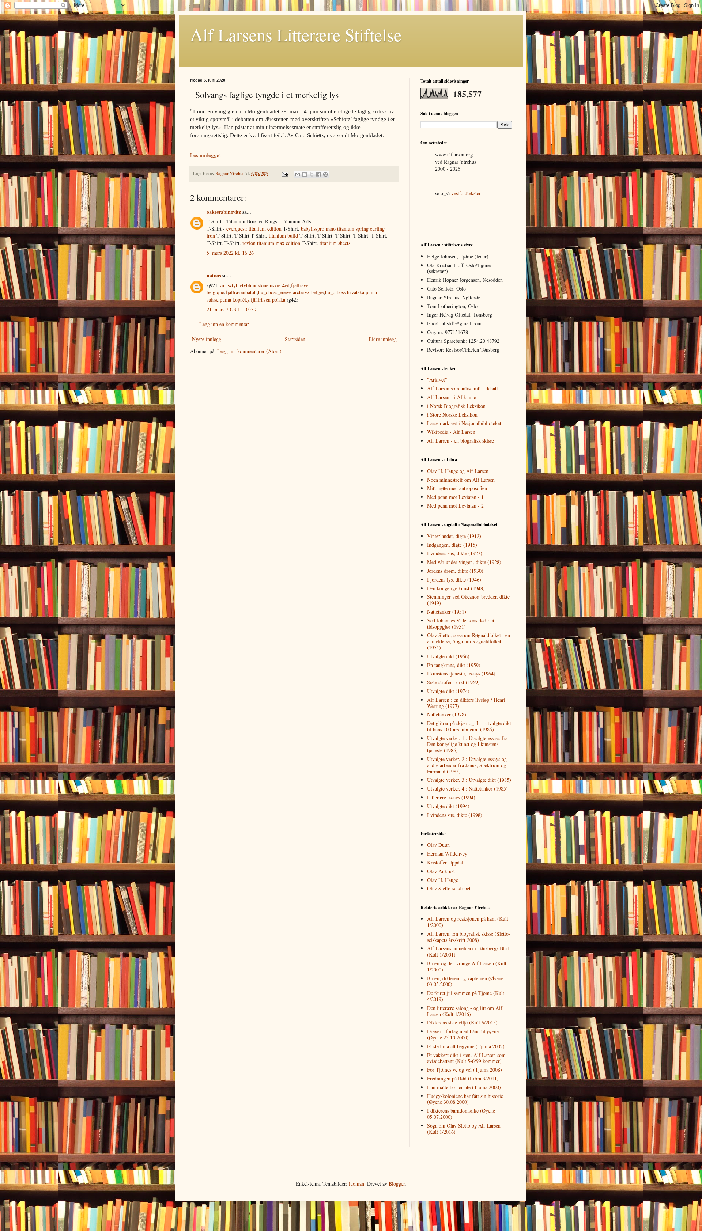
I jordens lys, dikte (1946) (454, 579)
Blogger (397, 1183)
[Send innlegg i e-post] (285, 173)
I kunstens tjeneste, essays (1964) (461, 673)
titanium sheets (335, 242)
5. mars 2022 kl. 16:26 (230, 252)
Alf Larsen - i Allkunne (451, 397)
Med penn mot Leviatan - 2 (455, 505)
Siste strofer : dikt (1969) (453, 682)
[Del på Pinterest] (325, 174)
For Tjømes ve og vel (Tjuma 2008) (464, 1069)
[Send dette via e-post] (297, 174)
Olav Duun (438, 844)
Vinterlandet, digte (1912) (454, 536)
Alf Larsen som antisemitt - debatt (462, 388)
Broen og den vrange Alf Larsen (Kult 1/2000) (466, 966)
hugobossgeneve (274, 292)
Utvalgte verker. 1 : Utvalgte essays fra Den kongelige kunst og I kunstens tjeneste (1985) (467, 744)
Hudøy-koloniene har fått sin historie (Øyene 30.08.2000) (465, 1099)
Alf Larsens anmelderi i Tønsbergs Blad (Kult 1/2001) (468, 951)
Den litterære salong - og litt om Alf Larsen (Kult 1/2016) (464, 1011)
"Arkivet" (437, 379)
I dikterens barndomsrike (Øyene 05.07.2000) (461, 1113)
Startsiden (295, 339)
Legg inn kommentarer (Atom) (249, 351)
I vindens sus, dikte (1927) (454, 553)
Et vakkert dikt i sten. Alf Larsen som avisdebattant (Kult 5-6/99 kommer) (466, 1058)
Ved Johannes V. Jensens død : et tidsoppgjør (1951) (460, 623)
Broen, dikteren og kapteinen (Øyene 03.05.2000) (465, 981)
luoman (356, 1183)
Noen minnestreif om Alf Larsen (461, 479)
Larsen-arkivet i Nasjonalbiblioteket (464, 423)
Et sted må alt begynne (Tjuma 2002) (466, 1046)
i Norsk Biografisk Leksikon (456, 405)
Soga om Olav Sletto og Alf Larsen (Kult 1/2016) (464, 1128)
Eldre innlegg (383, 339)
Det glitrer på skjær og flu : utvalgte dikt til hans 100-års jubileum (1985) (469, 726)
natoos (214, 275)
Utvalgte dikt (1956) (448, 656)
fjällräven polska (268, 299)
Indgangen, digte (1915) (452, 544)
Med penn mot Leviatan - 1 (455, 496)
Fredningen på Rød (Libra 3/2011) (463, 1078)
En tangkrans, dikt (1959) (453, 665)
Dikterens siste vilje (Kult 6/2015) (462, 1022)
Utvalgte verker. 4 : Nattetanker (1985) (467, 788)
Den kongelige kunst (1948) (456, 588)
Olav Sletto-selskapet (449, 888)
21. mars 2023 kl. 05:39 (231, 309)
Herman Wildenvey (447, 853)
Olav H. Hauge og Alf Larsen (457, 470)
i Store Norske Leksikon (452, 414)
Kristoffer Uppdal (445, 862)
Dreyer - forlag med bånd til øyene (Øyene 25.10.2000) (463, 1034)
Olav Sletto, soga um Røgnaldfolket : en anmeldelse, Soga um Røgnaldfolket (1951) (468, 641)
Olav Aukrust (441, 871)
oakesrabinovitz (224, 212)
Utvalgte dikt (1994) (448, 806)
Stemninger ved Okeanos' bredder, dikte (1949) (468, 599)
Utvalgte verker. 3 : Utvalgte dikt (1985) (469, 779)
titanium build (283, 235)
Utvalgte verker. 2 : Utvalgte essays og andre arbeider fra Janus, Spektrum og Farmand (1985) (467, 765)
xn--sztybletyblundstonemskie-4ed (254, 285)
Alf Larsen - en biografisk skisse (460, 440)
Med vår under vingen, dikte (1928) (464, 561)
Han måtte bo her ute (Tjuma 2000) (464, 1087)
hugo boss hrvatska (344, 292)
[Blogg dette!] (304, 174)
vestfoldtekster (466, 193)
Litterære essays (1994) (451, 797)
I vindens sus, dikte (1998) (454, 814)
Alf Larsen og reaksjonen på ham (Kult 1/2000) (467, 921)
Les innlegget (205, 155)
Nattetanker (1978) (446, 714)
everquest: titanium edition (254, 228)
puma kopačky (234, 299)
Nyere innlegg (206, 339)
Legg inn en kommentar (224, 324)
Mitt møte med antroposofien (457, 488)
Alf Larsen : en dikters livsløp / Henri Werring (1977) (466, 702)
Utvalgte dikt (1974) (448, 691)
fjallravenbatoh (241, 292)
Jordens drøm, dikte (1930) (455, 570)
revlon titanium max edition (271, 242)
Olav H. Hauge (442, 879)
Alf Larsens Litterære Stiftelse (295, 34)
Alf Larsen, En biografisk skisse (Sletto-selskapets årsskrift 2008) (468, 936)
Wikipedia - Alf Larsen (451, 431)
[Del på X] (311, 174)
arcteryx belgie (308, 292)
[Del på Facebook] (318, 174)
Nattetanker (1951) (446, 611)
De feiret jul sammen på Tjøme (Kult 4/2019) (465, 996)
